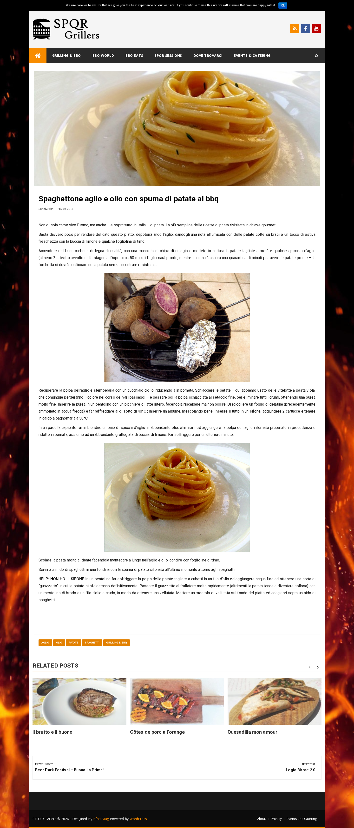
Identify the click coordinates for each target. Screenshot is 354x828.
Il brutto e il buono (52, 732)
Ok (283, 5)
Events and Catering (302, 818)
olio (59, 642)
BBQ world (103, 55)
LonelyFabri (46, 208)
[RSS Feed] (294, 28)
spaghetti (92, 642)
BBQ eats (134, 55)
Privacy (276, 818)
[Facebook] (305, 28)
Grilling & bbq (66, 55)
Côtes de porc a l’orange (157, 732)
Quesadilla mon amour (252, 732)
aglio (45, 642)
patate (73, 642)
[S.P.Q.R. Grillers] (37, 55)
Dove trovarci (208, 55)
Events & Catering (252, 55)
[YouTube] (316, 28)
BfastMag (101, 818)
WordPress (138, 818)
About (261, 818)
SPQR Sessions (168, 55)
